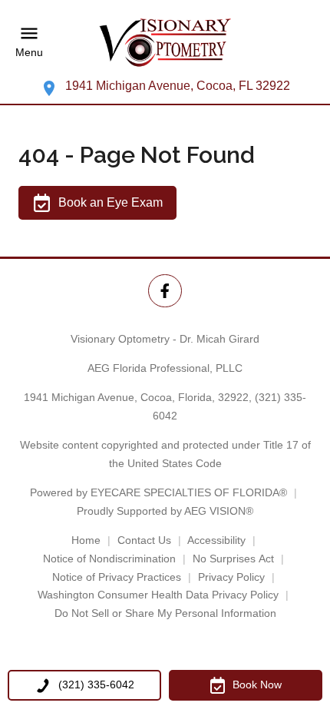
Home (86, 540)
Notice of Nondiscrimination (109, 558)
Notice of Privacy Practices (116, 577)
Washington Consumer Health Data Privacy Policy (158, 594)
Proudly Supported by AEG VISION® (165, 511)
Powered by (158, 492)
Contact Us (144, 540)
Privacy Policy (231, 577)
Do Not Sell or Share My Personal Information (165, 613)
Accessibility (216, 540)
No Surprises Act (233, 558)
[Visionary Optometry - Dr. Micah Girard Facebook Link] (164, 290)
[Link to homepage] (165, 42)
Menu (29, 53)
